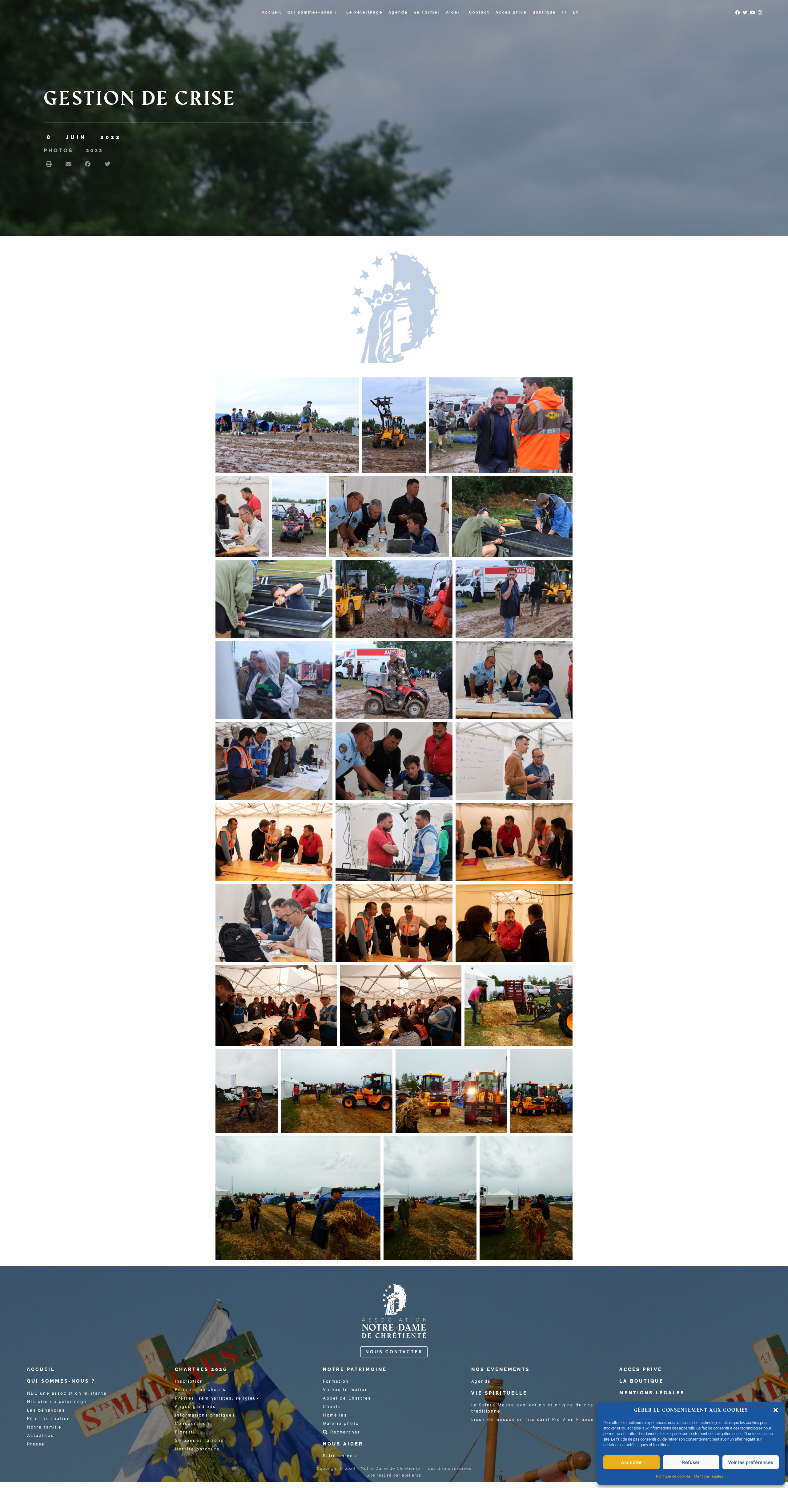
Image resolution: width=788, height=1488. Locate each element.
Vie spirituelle (499, 1393)
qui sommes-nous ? (61, 1381)
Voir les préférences (750, 1462)
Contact (479, 12)
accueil (41, 1369)
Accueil (272, 12)
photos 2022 (73, 150)
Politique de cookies (673, 1476)
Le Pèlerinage (364, 12)
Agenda (398, 12)
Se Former (427, 12)
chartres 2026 (201, 1369)
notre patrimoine (355, 1369)
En (576, 12)
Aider (453, 12)
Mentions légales (708, 1476)
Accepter (631, 1462)
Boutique (544, 12)
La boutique (641, 1381)
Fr (564, 12)
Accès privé (511, 12)
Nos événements (500, 1369)
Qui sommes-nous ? (312, 12)
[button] (776, 1410)
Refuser (691, 1462)
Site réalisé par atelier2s (394, 1475)
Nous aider (343, 1444)
